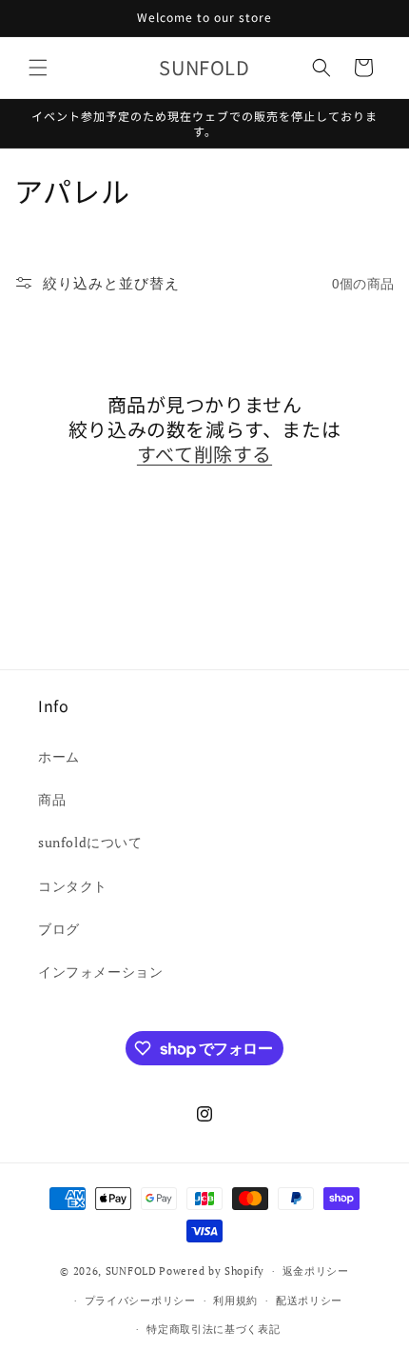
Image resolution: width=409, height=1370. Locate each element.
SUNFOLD (131, 1271)
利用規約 (235, 1300)
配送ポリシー (309, 1300)
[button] (38, 68)
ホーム (59, 756)
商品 (52, 799)
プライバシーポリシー (140, 1300)
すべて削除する (204, 454)
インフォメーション (100, 972)
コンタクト (72, 886)
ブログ (59, 929)
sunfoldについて (90, 842)
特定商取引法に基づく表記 (213, 1329)
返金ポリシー (315, 1271)
